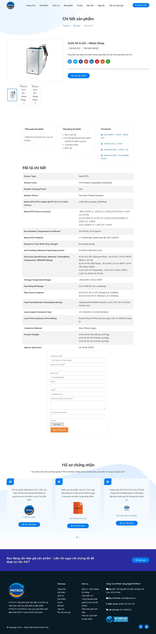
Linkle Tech (44, 627)
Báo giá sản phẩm (78, 75)
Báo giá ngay (141, 560)
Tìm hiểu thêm (30, 524)
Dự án (79, 5)
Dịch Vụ (56, 5)
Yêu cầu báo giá (116, 5)
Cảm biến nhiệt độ (91, 48)
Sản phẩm (68, 5)
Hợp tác (101, 5)
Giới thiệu (44, 5)
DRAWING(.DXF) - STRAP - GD (116, 150)
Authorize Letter (29, 517)
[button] (76, 537)
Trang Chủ (30, 5)
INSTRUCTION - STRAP (113, 144)
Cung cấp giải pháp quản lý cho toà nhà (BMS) (90, 602)
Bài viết (90, 5)
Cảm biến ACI (75, 48)
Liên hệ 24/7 (141, 5)
